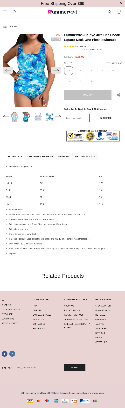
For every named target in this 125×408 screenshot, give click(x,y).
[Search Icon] (14, 12)
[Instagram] (12, 354)
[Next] (56, 70)
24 (91, 81)
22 (80, 81)
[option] (32, 70)
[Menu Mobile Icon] (5, 12)
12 (80, 71)
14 (91, 71)
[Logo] (62, 12)
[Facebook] (4, 354)
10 (68, 71)
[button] (70, 46)
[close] (120, 3)
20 (68, 81)
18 (113, 71)
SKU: (66, 49)
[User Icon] (109, 12)
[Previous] (8, 70)
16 (102, 71)
